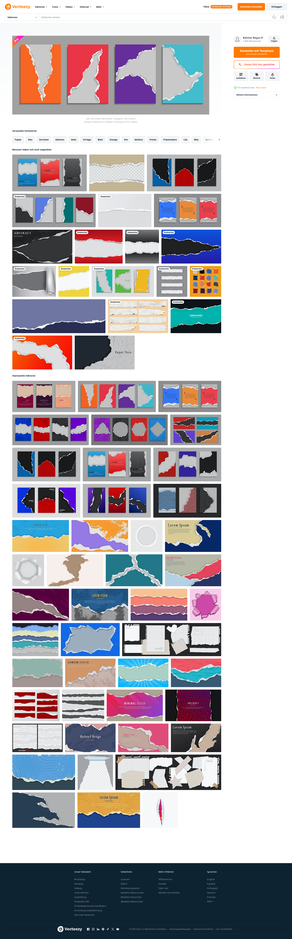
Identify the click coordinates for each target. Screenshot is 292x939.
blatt (100, 139)
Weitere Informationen (247, 95)
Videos (69, 6)
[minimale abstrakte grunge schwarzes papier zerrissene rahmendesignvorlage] (42, 247)
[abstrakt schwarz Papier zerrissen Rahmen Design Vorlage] (196, 738)
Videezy (78, 888)
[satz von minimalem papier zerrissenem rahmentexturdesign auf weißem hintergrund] (187, 210)
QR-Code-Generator (84, 914)
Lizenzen (125, 879)
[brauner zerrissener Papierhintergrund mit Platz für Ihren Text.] (116, 173)
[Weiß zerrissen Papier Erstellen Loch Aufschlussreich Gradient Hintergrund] (160, 810)
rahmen (59, 139)
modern (139, 139)
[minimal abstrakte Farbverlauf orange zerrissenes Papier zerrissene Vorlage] (42, 352)
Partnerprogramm (130, 888)
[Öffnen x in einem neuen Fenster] (113, 929)
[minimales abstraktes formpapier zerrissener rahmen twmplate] (43, 810)
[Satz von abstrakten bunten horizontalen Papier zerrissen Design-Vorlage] (159, 605)
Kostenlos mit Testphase (257, 52)
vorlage (87, 139)
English (211, 879)
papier (18, 139)
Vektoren (40, 6)
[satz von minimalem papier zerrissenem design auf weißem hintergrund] (54, 210)
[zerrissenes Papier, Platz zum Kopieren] (196, 316)
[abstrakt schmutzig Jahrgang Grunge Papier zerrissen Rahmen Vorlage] (37, 673)
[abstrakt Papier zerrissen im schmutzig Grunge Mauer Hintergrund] (90, 673)
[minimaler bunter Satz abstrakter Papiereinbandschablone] (123, 281)
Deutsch (211, 892)
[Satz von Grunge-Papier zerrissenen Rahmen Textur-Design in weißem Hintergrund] (50, 430)
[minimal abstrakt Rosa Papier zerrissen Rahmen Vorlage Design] (143, 738)
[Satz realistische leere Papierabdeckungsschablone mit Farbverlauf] (117, 501)
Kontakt (162, 883)
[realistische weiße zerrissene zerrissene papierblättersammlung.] (138, 316)
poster (153, 139)
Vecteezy (78, 883)
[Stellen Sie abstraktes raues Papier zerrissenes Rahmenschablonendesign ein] (196, 673)
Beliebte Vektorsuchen (132, 892)
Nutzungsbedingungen (180, 929)
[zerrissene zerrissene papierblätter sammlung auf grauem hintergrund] (171, 281)
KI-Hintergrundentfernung (88, 910)
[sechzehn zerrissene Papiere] (205, 281)
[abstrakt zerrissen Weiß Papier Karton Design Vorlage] (75, 570)
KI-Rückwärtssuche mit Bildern (90, 906)
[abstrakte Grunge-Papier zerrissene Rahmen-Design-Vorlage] (99, 536)
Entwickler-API (81, 901)
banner (209, 139)
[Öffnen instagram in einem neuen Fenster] (93, 929)
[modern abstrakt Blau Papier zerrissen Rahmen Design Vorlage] (90, 639)
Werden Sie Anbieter (169, 892)
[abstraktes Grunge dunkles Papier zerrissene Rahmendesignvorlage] (40, 605)
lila (185, 139)
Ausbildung (80, 897)
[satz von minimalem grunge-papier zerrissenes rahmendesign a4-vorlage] (43, 396)
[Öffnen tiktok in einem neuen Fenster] (108, 929)
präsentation (170, 139)
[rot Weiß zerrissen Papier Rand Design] (36, 705)
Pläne (206, 6)
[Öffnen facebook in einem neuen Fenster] (88, 929)
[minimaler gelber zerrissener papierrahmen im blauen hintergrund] (40, 536)
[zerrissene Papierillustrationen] (58, 316)
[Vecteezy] (17, 7)
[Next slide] (216, 139)
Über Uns (163, 888)
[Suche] (274, 17)
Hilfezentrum (165, 879)
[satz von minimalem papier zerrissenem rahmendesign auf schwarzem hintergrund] (195, 430)
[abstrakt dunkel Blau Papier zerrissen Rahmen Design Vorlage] (193, 536)
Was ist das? (261, 87)
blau (196, 139)
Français (211, 897)
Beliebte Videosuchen (132, 901)
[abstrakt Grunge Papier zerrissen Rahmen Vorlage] (90, 738)
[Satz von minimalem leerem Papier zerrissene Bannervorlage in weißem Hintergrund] (187, 464)
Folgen (274, 41)
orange (113, 139)
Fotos (55, 6)
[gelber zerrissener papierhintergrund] (73, 281)
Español (211, 883)
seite (73, 139)
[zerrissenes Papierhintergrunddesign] (99, 247)
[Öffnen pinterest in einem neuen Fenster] (103, 929)
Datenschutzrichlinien (203, 929)
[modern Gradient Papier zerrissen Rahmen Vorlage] (135, 705)
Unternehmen (81, 892)
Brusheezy (79, 879)
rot (126, 139)
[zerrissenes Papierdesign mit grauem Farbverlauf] (34, 281)
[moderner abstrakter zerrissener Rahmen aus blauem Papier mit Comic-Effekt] (143, 673)
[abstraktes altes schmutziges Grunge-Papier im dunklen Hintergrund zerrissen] (105, 352)
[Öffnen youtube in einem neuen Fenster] (117, 929)
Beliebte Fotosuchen (131, 897)
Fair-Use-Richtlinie (224, 929)
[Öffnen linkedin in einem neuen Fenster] (98, 929)
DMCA (124, 883)
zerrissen (44, 139)
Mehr (99, 6)
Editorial (84, 6)
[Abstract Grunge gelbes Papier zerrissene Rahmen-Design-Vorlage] (108, 810)
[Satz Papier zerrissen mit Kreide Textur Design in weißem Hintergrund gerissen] (187, 501)
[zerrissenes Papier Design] (142, 247)
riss (30, 139)
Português (212, 888)
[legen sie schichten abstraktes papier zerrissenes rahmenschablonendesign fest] (193, 570)
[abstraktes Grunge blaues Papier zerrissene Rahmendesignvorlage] (99, 605)
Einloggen (276, 6)
